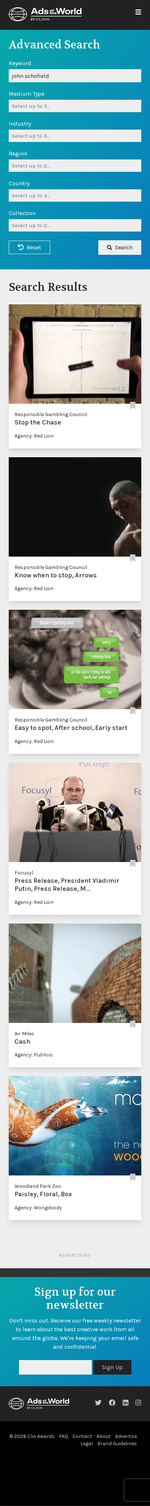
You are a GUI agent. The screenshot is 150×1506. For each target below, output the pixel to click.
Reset (34, 247)
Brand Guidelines (117, 1443)
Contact (82, 1436)
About (103, 1436)
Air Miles (24, 1034)
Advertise (126, 1436)
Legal (86, 1443)
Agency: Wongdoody (38, 1208)
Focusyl (24, 873)
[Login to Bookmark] (132, 406)
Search (124, 247)
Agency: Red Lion (34, 436)
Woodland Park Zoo (38, 1186)
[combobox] (75, 106)
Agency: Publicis (34, 1055)
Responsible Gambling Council (51, 414)
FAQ (63, 1436)
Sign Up (112, 1367)
